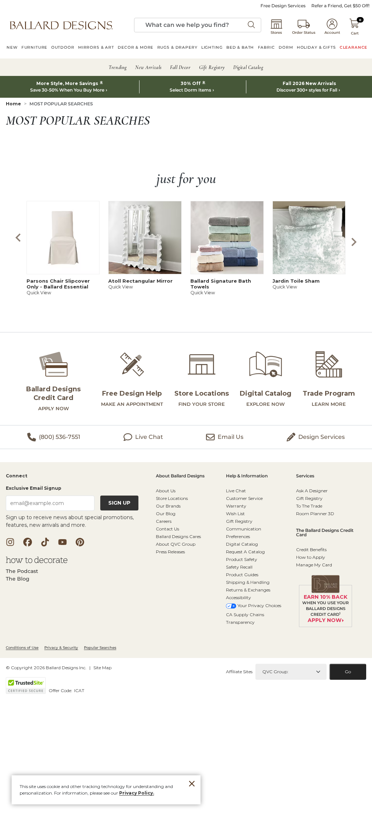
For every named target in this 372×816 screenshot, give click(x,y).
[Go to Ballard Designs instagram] (10, 542)
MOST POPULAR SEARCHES (61, 103)
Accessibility (238, 597)
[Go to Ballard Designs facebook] (27, 542)
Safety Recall (239, 567)
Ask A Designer (312, 490)
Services (305, 476)
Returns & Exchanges (248, 590)
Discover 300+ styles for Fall (306, 90)
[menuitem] (12, 48)
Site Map (102, 667)
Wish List (235, 513)
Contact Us (167, 529)
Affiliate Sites (239, 671)
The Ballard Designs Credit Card (324, 532)
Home (13, 103)
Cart (355, 33)
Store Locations (172, 498)
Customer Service (244, 498)
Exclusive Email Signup (33, 488)
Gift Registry (239, 521)
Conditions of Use (22, 647)
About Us (165, 490)
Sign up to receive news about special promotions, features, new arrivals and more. (70, 521)
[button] (61, 25)
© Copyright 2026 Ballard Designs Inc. (46, 667)
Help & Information (247, 476)
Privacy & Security (61, 647)
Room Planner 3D (315, 513)
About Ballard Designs (180, 476)
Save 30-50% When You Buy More (67, 90)
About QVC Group (175, 544)
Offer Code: (61, 690)
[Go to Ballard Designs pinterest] (80, 542)
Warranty (236, 506)
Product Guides (242, 574)
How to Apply (310, 557)
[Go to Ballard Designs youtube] (62, 542)
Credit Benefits (311, 549)
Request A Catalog (245, 551)
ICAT (79, 690)
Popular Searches (100, 647)
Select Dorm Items (190, 90)
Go (348, 671)
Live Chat (236, 490)
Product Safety (241, 559)
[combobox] (197, 25)
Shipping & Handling (248, 582)
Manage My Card (314, 564)
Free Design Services (283, 6)
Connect (16, 476)
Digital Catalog (242, 544)
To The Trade (309, 506)
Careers (163, 521)
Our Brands (168, 506)
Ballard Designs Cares (178, 536)
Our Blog (165, 513)
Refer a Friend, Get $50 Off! (340, 6)
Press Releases (170, 551)
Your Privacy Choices (259, 605)
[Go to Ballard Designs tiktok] (45, 542)
